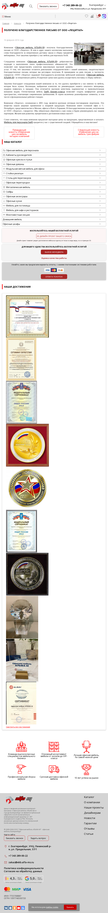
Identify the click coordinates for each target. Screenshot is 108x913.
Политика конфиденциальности (24, 868)
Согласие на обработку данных (23, 871)
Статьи (88, 834)
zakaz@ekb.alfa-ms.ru (21, 862)
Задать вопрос (38, 838)
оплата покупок (54, 276)
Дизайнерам (92, 813)
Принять (70, 907)
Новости (89, 818)
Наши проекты (94, 807)
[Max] (102, 17)
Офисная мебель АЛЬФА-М (29, 47)
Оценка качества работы (54, 258)
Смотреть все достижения (18, 727)
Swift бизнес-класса (54, 91)
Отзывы (89, 828)
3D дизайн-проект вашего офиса (54, 236)
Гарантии (90, 823)
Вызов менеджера (54, 252)
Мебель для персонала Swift (18, 122)
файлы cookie (52, 907)
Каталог (89, 797)
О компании (92, 802)
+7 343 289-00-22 (72, 5)
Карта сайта (9, 834)
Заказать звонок (14, 838)
